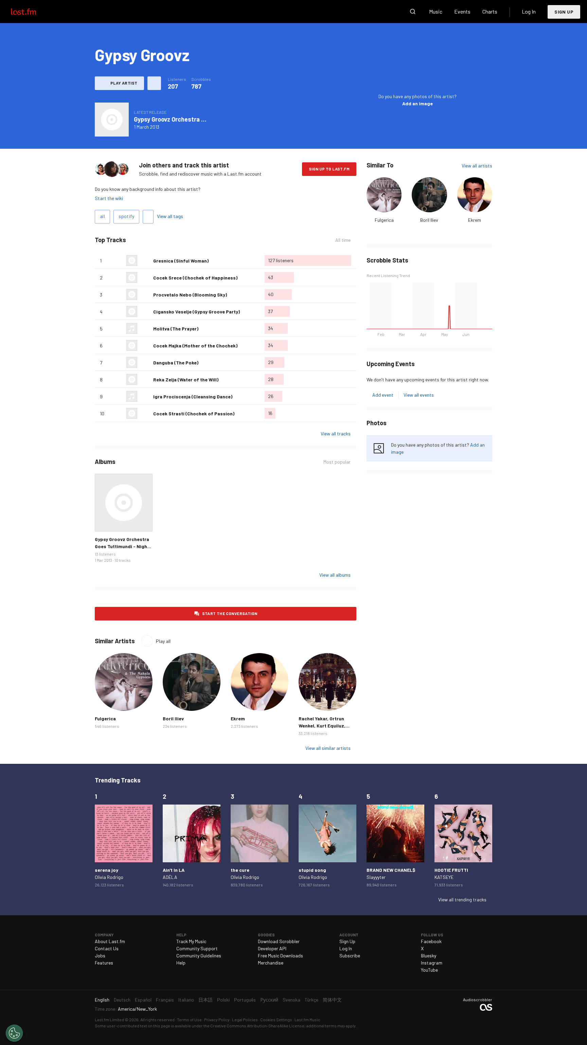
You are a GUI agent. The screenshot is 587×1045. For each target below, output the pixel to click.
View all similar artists (328, 748)
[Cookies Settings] (14, 1033)
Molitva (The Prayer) (175, 328)
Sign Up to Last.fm (329, 168)
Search (412, 11)
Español (143, 1000)
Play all (163, 641)
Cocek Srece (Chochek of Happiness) (195, 278)
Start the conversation (229, 613)
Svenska (291, 1000)
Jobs (100, 955)
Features (104, 963)
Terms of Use (189, 1019)
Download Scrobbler (279, 941)
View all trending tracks (462, 899)
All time (343, 240)
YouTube (429, 970)
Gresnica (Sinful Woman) (181, 261)
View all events (419, 395)
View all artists (477, 165)
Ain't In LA (173, 870)
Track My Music (191, 941)
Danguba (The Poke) (175, 362)
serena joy (106, 870)
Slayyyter (376, 877)
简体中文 (332, 1000)
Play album (112, 119)
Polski (223, 1000)
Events (462, 11)
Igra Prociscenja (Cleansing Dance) (192, 396)
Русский (269, 1000)
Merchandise (270, 963)
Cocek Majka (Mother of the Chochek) (195, 345)
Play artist (123, 82)
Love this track (145, 260)
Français (165, 1000)
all (102, 216)
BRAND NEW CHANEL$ (391, 870)
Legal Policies (245, 1019)
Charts (489, 11)
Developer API (272, 948)
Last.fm (31, 11)
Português (245, 1000)
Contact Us (107, 948)
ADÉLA (170, 877)
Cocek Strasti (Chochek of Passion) (193, 413)
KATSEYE (443, 877)
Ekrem (474, 220)
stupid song (312, 870)
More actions (154, 83)
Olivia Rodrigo (109, 877)
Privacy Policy (217, 1019)
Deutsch (122, 1000)
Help (180, 963)
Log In (529, 11)
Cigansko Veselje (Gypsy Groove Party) (196, 311)
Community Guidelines (198, 955)
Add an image (417, 103)
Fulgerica (384, 220)
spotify (126, 216)
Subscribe (349, 955)
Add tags (148, 216)
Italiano (186, 1000)
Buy (105, 521)
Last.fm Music (307, 1019)
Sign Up (563, 12)
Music (435, 11)
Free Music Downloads (280, 955)
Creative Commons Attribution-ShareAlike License (257, 1025)
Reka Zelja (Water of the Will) (185, 379)
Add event (382, 395)
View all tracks (336, 433)
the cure (240, 870)
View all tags (170, 216)
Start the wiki (109, 198)
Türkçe (311, 1000)
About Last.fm (110, 941)
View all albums (335, 575)
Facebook (431, 941)
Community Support (197, 948)
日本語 (205, 1000)
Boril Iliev (429, 220)
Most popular (337, 461)
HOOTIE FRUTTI (451, 870)
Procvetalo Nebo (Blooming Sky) (190, 295)
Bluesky (428, 955)
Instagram (431, 963)
